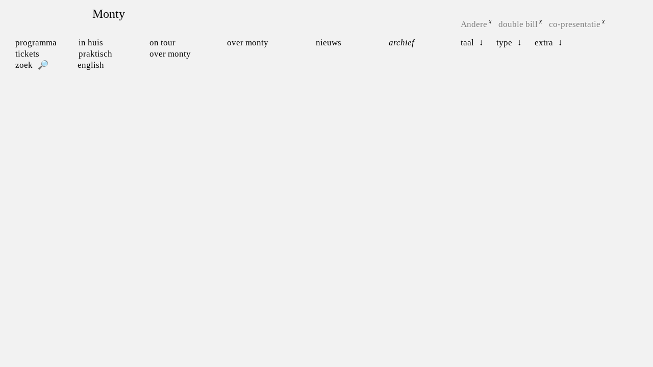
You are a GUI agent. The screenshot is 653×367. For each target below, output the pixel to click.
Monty (108, 13)
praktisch (95, 54)
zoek (24, 65)
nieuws (328, 42)
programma (36, 42)
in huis (91, 42)
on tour (162, 42)
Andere (474, 24)
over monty (170, 54)
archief (401, 42)
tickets (27, 54)
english (91, 65)
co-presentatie (574, 24)
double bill (518, 24)
